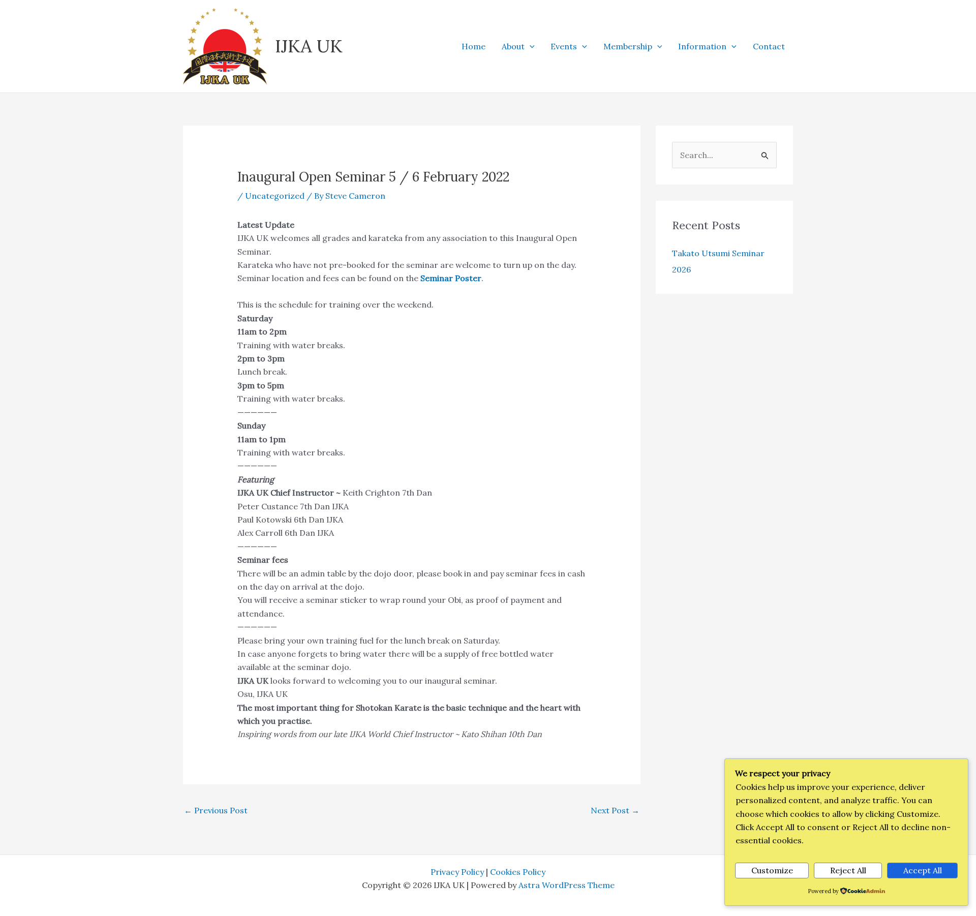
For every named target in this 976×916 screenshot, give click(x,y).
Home (473, 46)
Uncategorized (274, 196)
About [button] (513, 46)
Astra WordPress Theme (566, 885)
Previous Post (216, 810)
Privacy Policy (457, 872)
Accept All (922, 870)
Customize (772, 870)
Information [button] (702, 46)
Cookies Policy (517, 872)
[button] (530, 46)
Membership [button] (627, 46)
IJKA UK (309, 46)
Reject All (848, 870)
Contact (769, 46)
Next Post (615, 810)
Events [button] (564, 46)
